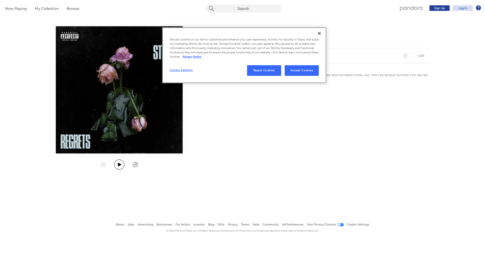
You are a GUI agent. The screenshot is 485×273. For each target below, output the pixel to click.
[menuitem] (454, 8)
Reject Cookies (264, 70)
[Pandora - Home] (411, 8)
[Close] (319, 33)
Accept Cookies (301, 70)
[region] (244, 55)
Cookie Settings (181, 70)
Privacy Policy (192, 56)
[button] (421, 55)
